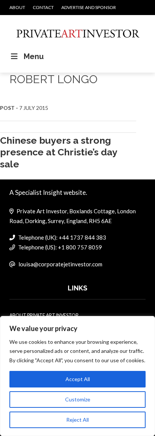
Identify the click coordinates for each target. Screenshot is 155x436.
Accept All (77, 379)
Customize (77, 399)
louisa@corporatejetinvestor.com (60, 264)
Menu (34, 56)
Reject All (77, 419)
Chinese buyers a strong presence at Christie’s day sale (58, 152)
